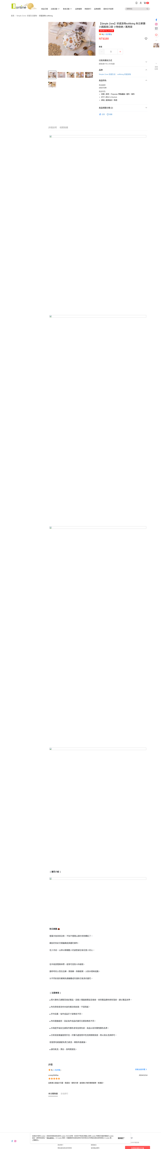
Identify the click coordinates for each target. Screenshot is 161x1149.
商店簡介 (60, 1145)
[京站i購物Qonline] (24, 6)
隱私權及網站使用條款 (65, 1148)
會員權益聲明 (95, 1148)
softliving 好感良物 (124, 74)
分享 (103, 114)
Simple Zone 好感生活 (107, 74)
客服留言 (94, 1145)
